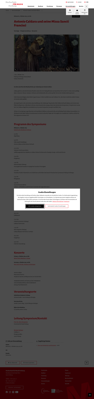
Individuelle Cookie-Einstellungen (57, 206)
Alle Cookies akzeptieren (34, 206)
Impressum (66, 201)
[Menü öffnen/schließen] (86, 6)
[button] (70, 2)
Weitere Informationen (58, 201)
